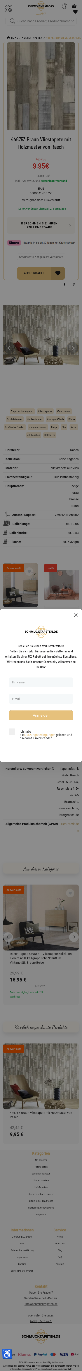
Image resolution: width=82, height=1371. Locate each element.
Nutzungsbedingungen (39, 735)
